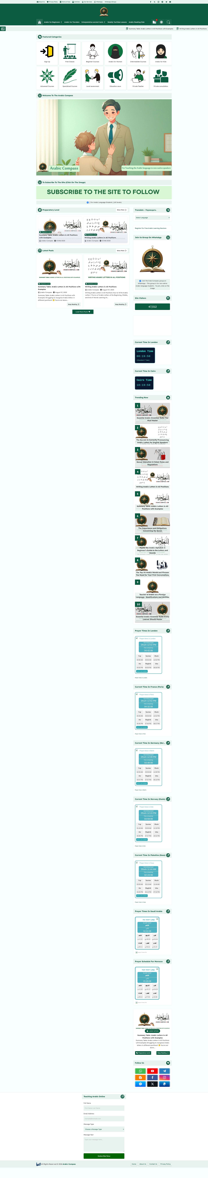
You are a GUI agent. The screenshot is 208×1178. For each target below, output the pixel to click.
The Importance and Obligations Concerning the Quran (152, 529)
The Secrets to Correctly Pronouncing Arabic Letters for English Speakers (152, 441)
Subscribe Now (104, 1156)
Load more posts (82, 312)
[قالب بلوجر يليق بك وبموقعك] (38, 1164)
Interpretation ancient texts (92, 22)
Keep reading (72, 304)
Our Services (88, 2)
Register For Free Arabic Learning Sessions (150, 228)
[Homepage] (39, 22)
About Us (42, 2)
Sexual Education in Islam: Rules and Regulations (152, 463)
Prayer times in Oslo (140, 846)
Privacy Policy (53, 2)
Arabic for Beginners (52, 22)
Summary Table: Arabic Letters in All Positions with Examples (114, 29)
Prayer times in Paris (140, 734)
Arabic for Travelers (71, 22)
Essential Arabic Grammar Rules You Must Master (152, 419)
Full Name (87, 1103)
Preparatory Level (46, 232)
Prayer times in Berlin (140, 790)
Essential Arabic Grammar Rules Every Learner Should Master (152, 618)
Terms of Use (66, 2)
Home (134, 1164)
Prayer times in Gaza (140, 902)
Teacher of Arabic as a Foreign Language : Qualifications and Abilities (152, 595)
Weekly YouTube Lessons (117, 22)
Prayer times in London (141, 677)
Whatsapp (99, 2)
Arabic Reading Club (136, 22)
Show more (120, 210)
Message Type (89, 1124)
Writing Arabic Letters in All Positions (156, 29)
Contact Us (153, 1164)
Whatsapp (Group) (110, 2)
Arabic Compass (69, 1164)
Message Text (88, 1135)
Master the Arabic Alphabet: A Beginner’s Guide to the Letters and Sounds (152, 550)
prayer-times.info (142, 952)
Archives (77, 2)
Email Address (89, 1114)
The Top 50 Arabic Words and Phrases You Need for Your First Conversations (152, 573)
